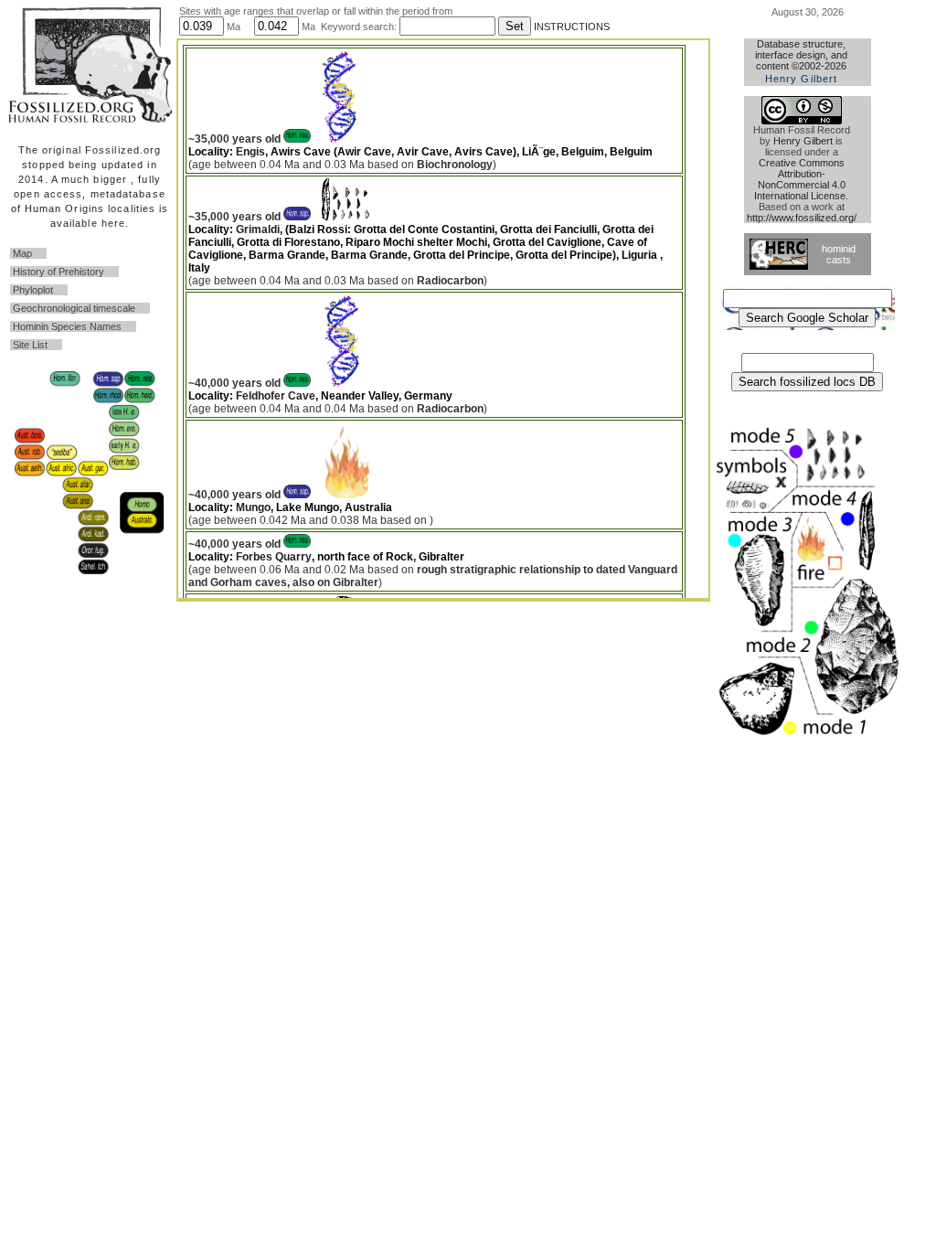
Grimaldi (258, 229)
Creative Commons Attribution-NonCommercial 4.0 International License (800, 179)
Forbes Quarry (274, 556)
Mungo (253, 507)
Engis (250, 151)
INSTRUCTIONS (572, 26)
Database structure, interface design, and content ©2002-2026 (801, 61)
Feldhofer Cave (275, 396)
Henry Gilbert (803, 140)
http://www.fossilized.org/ (801, 217)
